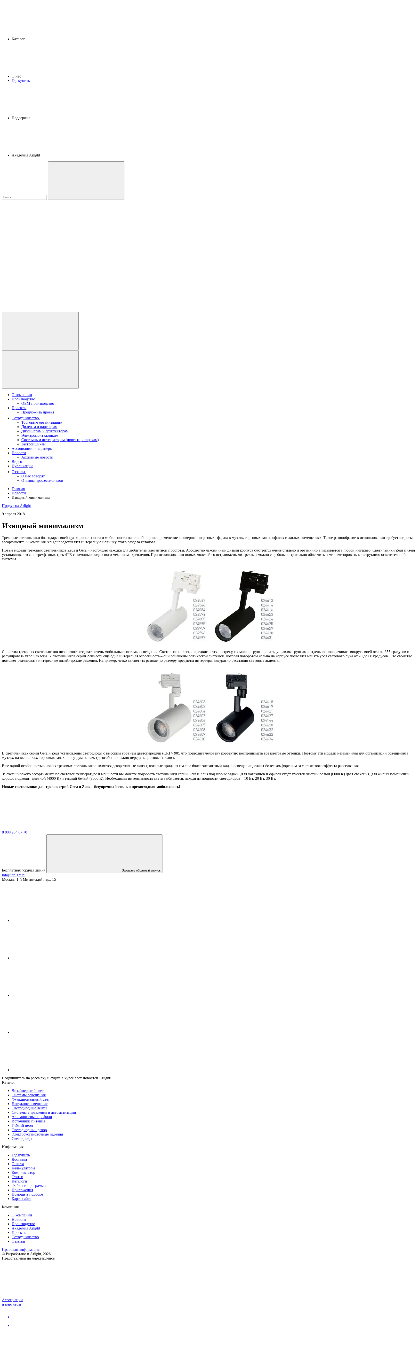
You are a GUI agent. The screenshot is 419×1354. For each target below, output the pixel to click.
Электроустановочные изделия (37, 1134)
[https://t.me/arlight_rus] (48, 995)
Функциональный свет (31, 1099)
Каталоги (19, 1181)
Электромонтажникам (39, 435)
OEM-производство (37, 403)
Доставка (19, 1159)
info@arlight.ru (13, 875)
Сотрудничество (26, 418)
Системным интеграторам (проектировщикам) (60, 440)
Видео (17, 461)
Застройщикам (33, 444)
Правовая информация (21, 1249)
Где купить (21, 80)
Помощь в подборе (27, 1194)
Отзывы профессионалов (42, 480)
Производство (23, 399)
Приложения (22, 1190)
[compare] (38, 309)
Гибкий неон (22, 1125)
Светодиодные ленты (29, 1108)
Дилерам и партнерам (39, 427)
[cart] (38, 235)
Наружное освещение (30, 1104)
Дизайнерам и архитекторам (44, 431)
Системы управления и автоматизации (44, 1112)
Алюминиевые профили (32, 1117)
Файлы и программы (29, 1185)
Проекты (19, 408)
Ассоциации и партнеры (32, 448)
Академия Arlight (26, 1228)
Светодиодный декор (29, 1130)
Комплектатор (23, 1172)
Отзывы (19, 472)
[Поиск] (86, 180)
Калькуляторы (23, 1168)
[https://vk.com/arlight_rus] (48, 920)
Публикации (22, 466)
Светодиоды (22, 1138)
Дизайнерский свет (28, 1091)
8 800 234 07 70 (14, 832)
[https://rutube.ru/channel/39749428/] (48, 958)
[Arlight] (38, 828)
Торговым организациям (41, 422)
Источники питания (28, 1121)
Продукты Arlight (16, 506)
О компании (22, 395)
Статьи (17, 1177)
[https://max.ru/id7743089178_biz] (48, 1070)
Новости (19, 453)
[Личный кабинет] (40, 331)
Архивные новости (37, 457)
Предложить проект (37, 412)
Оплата (18, 1164)
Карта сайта (21, 1199)
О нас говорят (33, 476)
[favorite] (38, 272)
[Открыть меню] (40, 369)
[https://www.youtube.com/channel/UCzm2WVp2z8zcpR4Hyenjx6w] (48, 1032)
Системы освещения (29, 1095)
